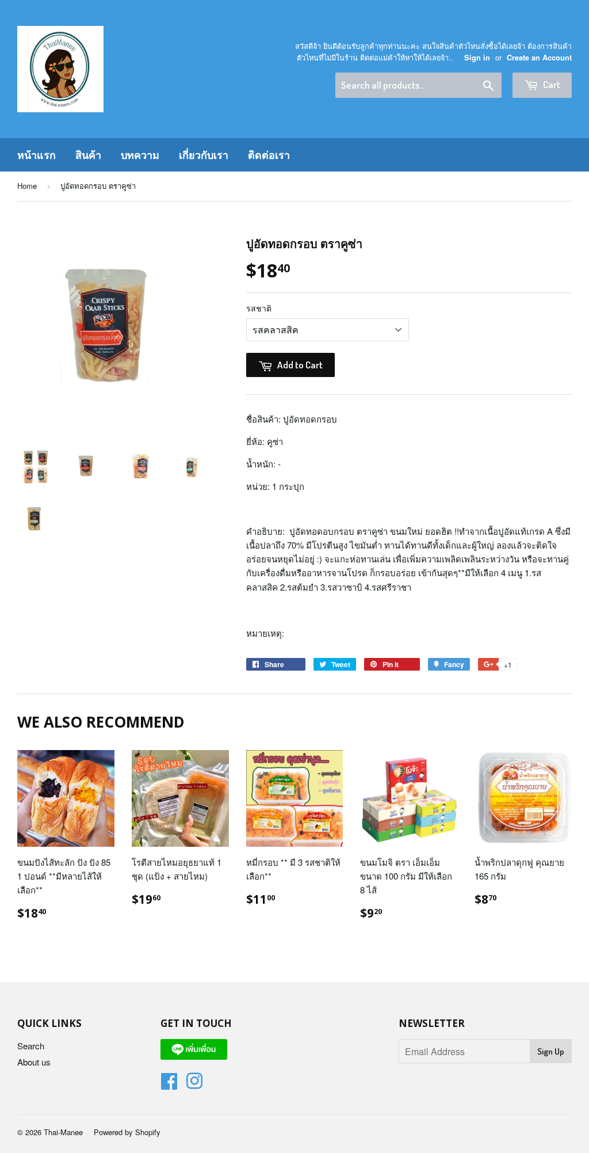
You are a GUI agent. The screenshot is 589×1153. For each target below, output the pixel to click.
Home (27, 185)
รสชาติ (258, 308)
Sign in (477, 57)
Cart (550, 84)
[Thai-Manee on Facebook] (169, 1084)
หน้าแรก (36, 155)
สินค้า (88, 155)
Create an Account (539, 57)
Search (30, 1046)
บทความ (140, 155)
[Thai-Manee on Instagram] (194, 1084)
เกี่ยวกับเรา (203, 155)
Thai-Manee (63, 1132)
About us (34, 1062)
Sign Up (550, 1051)
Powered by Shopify (127, 1132)
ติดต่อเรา (269, 155)
